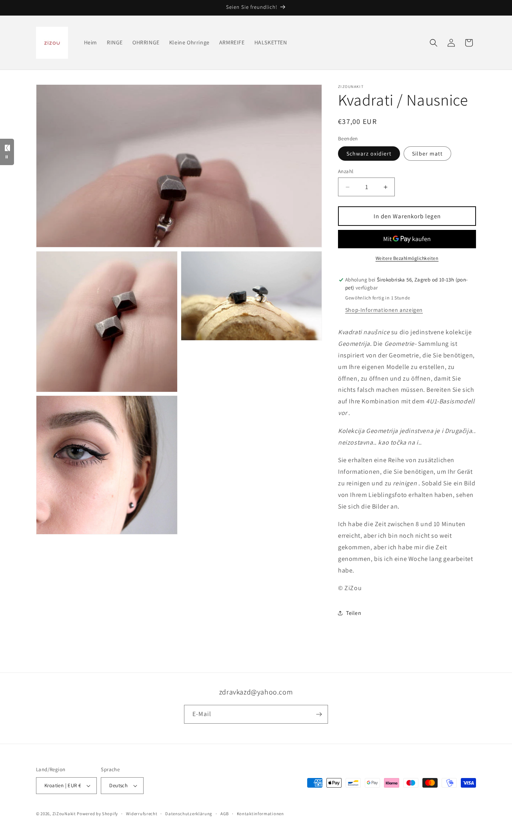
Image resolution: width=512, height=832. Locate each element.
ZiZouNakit (64, 813)
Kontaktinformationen (260, 813)
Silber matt (427, 153)
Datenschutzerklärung (188, 813)
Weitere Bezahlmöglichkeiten (407, 258)
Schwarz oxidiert (369, 153)
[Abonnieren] (319, 714)
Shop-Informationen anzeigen (384, 309)
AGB (224, 813)
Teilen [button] (354, 613)
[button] (433, 43)
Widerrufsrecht (142, 813)
